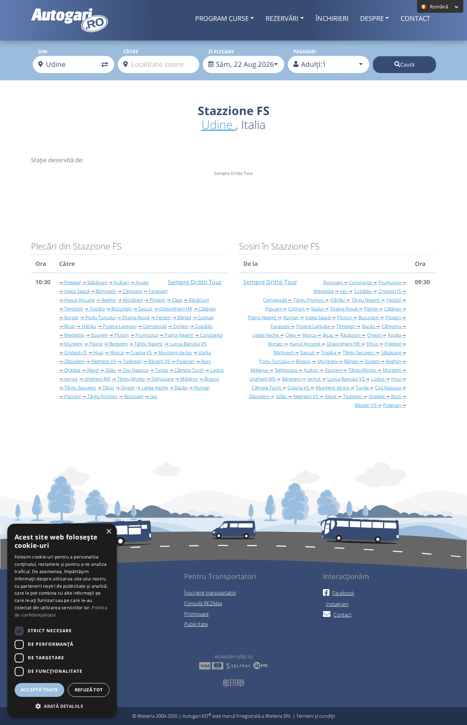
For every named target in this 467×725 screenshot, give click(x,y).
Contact (415, 18)
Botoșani (133, 396)
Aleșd (93, 370)
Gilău (110, 370)
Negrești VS (103, 361)
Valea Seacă (76, 291)
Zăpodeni (74, 361)
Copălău (204, 326)
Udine (218, 124)
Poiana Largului (119, 326)
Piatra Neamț (179, 335)
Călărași (207, 308)
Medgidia (74, 335)
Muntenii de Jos (175, 352)
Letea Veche (155, 387)
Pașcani (72, 396)
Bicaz (69, 326)
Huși (98, 352)
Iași (153, 396)
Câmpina (132, 291)
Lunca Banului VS (188, 343)
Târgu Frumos (102, 396)
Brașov (211, 378)
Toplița (97, 308)
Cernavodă (155, 326)
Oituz (108, 387)
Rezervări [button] (282, 18)
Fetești (163, 317)
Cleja (177, 300)
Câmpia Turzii (189, 370)
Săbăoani (97, 282)
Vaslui (204, 352)
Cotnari (206, 317)
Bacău (181, 387)
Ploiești (157, 300)
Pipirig (96, 343)
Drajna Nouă (136, 317)
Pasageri (304, 51)
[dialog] (62, 621)
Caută (407, 64)
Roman (202, 387)
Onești (128, 387)
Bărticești (106, 291)
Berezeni (118, 343)
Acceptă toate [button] (39, 690)
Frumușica (146, 335)
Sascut (145, 308)
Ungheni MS (97, 378)
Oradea (72, 370)
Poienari (185, 361)
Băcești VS (159, 361)
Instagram (337, 603)
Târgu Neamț (148, 343)
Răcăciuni (199, 300)
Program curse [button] (222, 18)
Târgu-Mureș (131, 378)
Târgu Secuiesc (80, 387)
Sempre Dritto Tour (195, 282)
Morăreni (133, 300)
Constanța (211, 335)
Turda (161, 370)
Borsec (71, 317)
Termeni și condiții (315, 716)
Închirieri (332, 18)
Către (130, 51)
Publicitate (196, 624)
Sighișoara (162, 378)
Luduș (217, 370)
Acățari (121, 282)
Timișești (73, 308)
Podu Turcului (100, 317)
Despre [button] (372, 18)
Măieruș (189, 378)
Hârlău (89, 326)
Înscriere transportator (210, 592)
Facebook (343, 592)
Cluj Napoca (135, 370)
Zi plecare (221, 51)
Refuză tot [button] (89, 690)
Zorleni (180, 326)
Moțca (117, 352)
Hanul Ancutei (79, 300)
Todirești (132, 361)
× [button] (108, 531)
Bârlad (184, 317)
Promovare (196, 613)
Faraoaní (157, 291)
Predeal (72, 282)
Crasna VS (141, 352)
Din (42, 51)
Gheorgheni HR (175, 308)
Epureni (99, 335)
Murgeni (73, 343)
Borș (206, 361)
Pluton (121, 335)
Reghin (108, 300)
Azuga (141, 282)
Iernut (71, 378)
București (121, 308)
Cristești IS (75, 352)
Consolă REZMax (203, 603)
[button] (62, 706)
